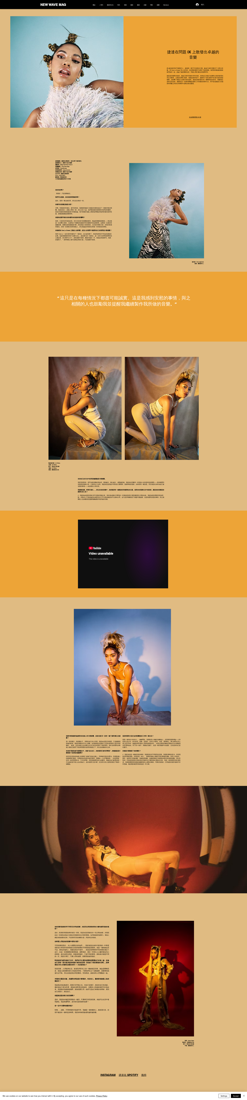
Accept (236, 1096)
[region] (122, 667)
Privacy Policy (101, 1096)
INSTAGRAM (108, 1074)
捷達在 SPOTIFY (128, 1074)
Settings (224, 1096)
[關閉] (243, 1096)
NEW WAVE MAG (53, 5)
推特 (143, 1074)
